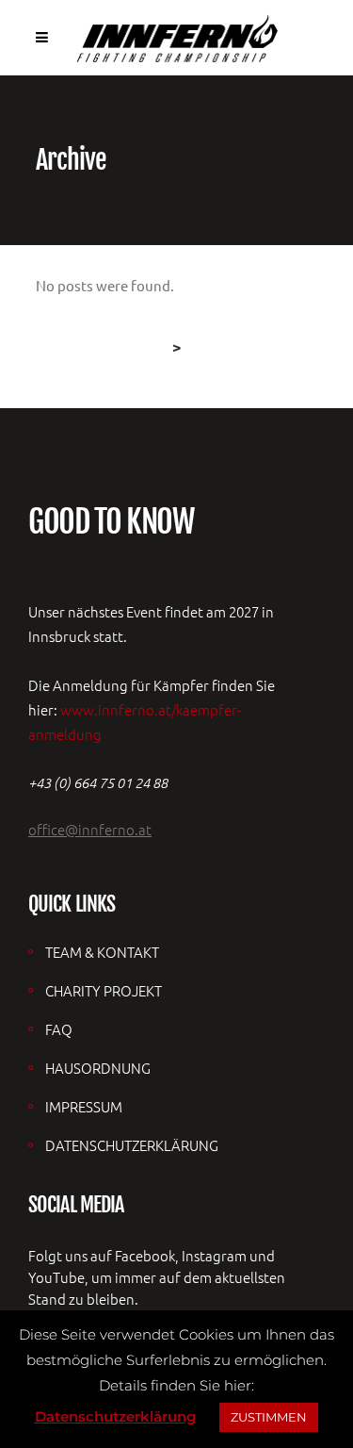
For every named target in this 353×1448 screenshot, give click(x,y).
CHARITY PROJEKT (103, 990)
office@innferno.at (90, 829)
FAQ (58, 1029)
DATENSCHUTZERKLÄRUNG (131, 1145)
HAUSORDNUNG (98, 1068)
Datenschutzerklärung (115, 1416)
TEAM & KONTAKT (102, 952)
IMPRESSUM (83, 1106)
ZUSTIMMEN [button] (269, 1416)
